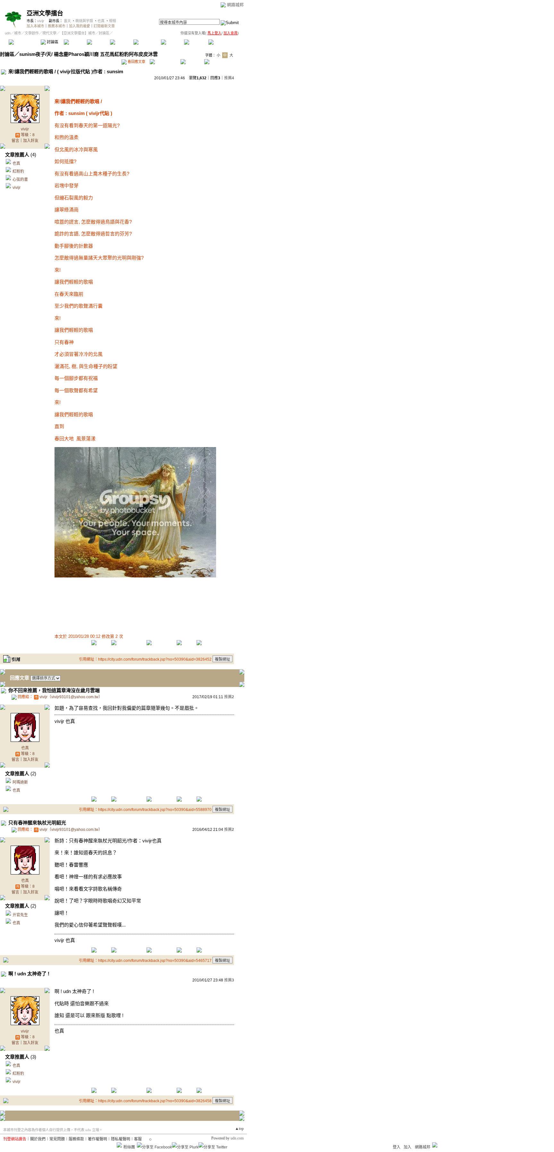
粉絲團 (129, 1147)
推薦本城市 (56, 26)
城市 (17, 33)
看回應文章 (136, 62)
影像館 (121, 42)
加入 (407, 1147)
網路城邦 (235, 4)
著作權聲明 (97, 1139)
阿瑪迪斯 (20, 782)
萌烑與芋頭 (84, 21)
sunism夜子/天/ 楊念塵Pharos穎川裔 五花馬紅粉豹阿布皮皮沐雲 (88, 54)
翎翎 (112, 21)
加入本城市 (35, 26)
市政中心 (224, 42)
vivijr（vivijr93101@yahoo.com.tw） (70, 697)
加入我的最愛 (79, 26)
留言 (15, 140)
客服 (138, 1139)
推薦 (229, 78)
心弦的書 (20, 179)
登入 (396, 1147)
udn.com (237, 1138)
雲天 (67, 21)
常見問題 (57, 1139)
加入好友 (30, 140)
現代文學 (49, 33)
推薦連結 (146, 42)
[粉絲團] (119, 1145)
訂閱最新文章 (104, 26)
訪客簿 (195, 42)
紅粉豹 (18, 171)
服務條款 (76, 1139)
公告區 (172, 42)
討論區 (52, 42)
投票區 (98, 42)
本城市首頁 (24, 42)
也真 (101, 21)
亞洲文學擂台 (45, 13)
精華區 (75, 42)
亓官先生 (20, 915)
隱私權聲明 (120, 1139)
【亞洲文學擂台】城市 (77, 33)
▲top (239, 1128)
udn (8, 33)
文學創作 (32, 33)
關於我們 (38, 1139)
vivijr (40, 21)
